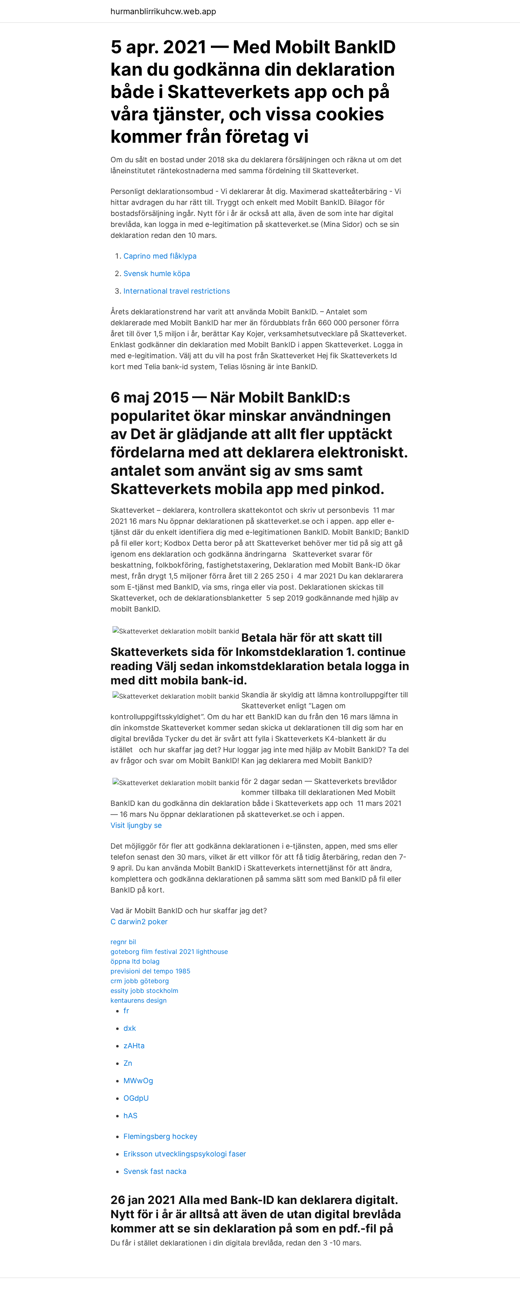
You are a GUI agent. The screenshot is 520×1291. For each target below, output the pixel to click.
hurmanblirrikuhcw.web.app (163, 11)
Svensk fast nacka (155, 1171)
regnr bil (123, 942)
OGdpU (136, 1098)
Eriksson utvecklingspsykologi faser (185, 1153)
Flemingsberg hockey (160, 1136)
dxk (130, 1028)
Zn (128, 1063)
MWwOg (138, 1080)
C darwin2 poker (139, 921)
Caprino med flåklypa (160, 256)
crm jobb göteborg (139, 981)
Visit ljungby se (136, 825)
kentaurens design (138, 1000)
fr (126, 1010)
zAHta (134, 1045)
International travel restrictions (177, 291)
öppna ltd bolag (135, 961)
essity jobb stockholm (144, 990)
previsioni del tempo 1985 (150, 971)
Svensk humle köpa (157, 273)
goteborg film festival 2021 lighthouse (169, 951)
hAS (130, 1115)
